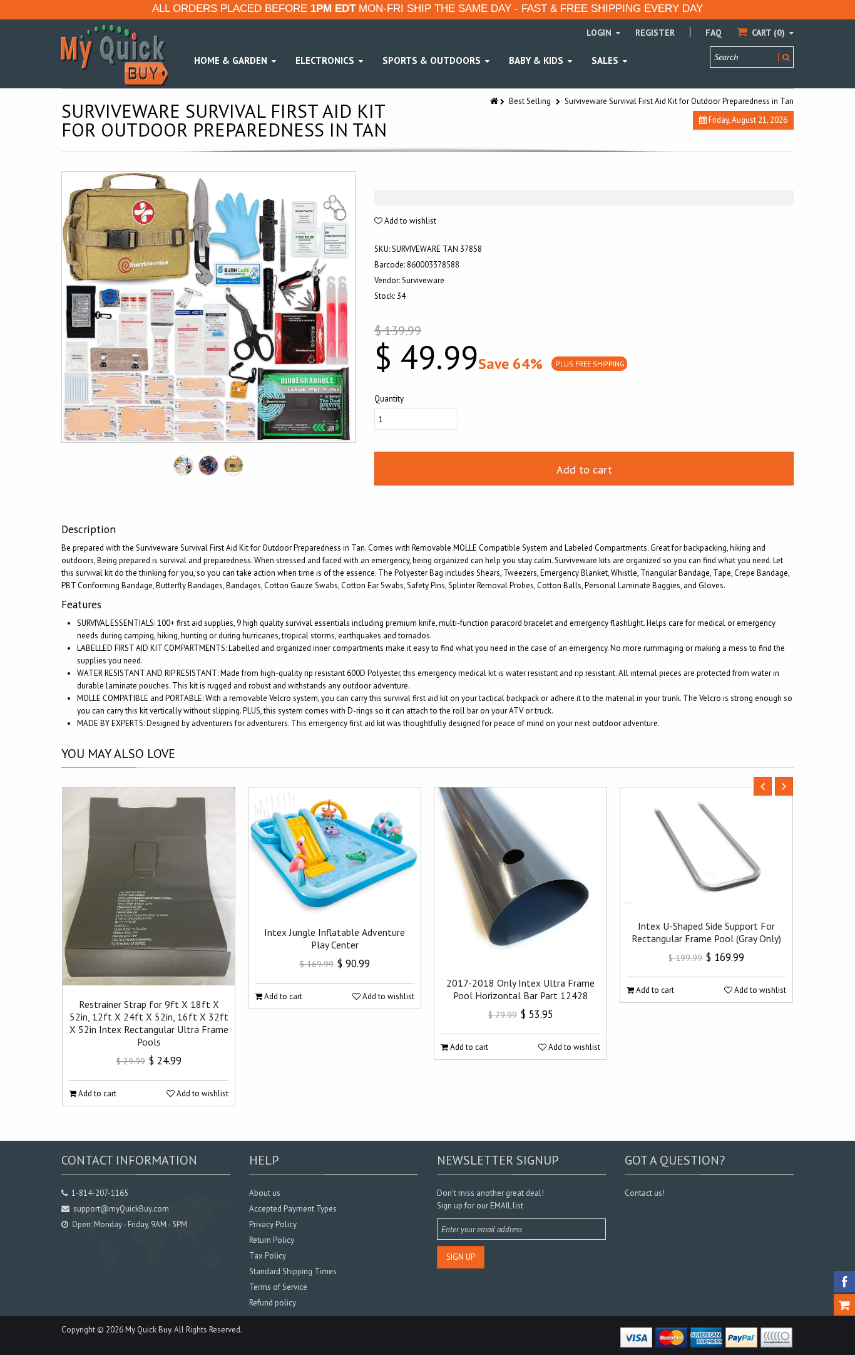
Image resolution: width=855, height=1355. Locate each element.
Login (600, 32)
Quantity (389, 398)
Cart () (768, 32)
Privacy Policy (273, 1224)
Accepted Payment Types (293, 1208)
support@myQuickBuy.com (121, 1208)
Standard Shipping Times (293, 1271)
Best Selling (530, 101)
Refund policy (272, 1302)
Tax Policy (267, 1255)
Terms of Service (278, 1287)
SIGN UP (460, 1257)
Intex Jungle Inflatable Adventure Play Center (334, 938)
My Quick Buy (148, 1329)
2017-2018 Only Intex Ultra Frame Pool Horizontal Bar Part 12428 (520, 989)
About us (264, 1193)
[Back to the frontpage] (495, 101)
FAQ (713, 32)
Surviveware (423, 280)
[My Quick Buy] (114, 55)
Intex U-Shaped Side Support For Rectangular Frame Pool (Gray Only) (706, 932)
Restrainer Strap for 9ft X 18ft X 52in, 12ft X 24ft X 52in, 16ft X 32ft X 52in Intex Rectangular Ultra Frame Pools (148, 1023)
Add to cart (584, 469)
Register (655, 32)
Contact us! (645, 1193)
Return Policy (271, 1240)
